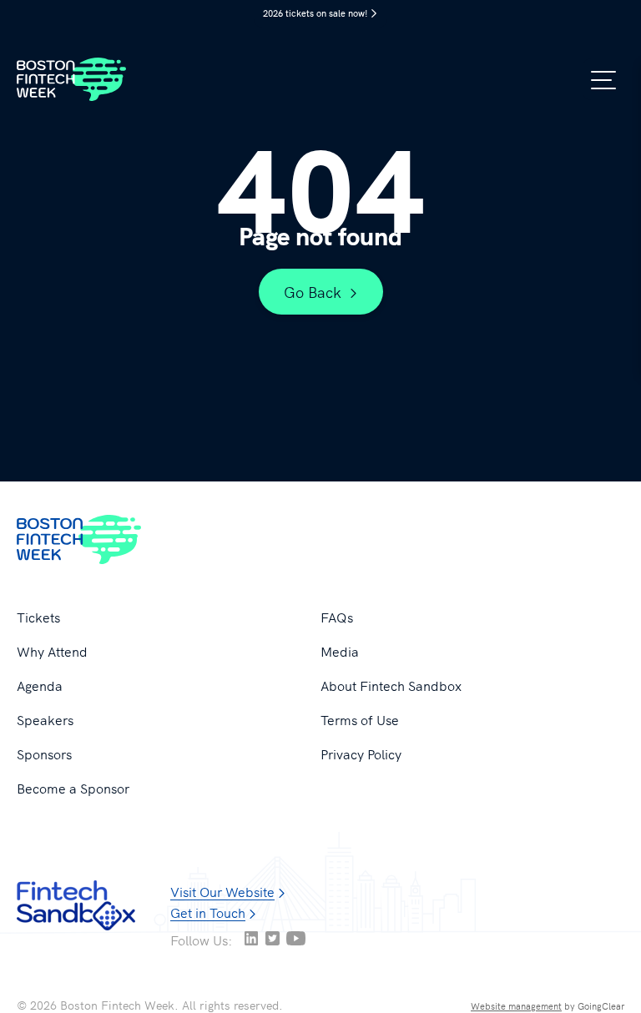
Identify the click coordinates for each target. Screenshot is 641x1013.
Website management (516, 1006)
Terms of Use (359, 719)
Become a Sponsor (73, 788)
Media (339, 651)
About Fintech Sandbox (391, 685)
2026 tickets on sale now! (315, 13)
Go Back (312, 291)
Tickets (38, 616)
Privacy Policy (360, 753)
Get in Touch (207, 912)
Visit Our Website (222, 891)
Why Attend (52, 651)
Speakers (45, 719)
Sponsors (44, 753)
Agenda (40, 685)
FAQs (336, 616)
